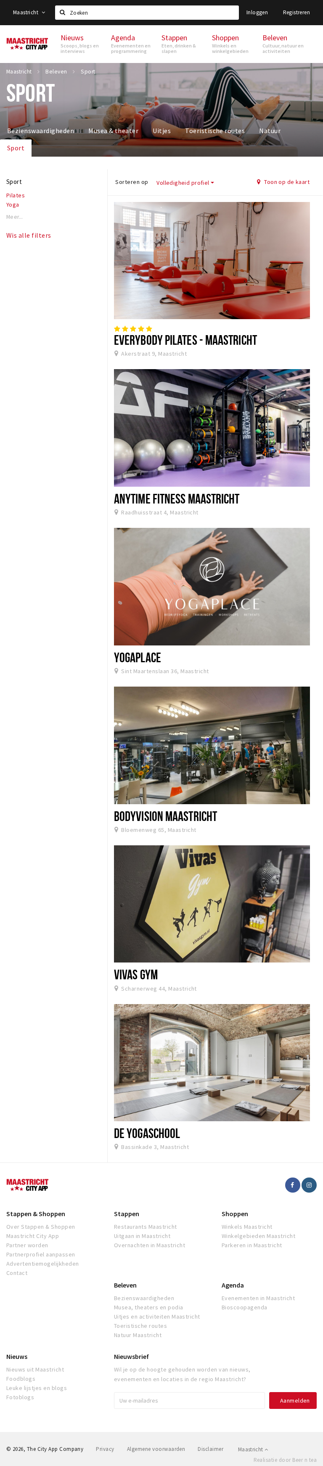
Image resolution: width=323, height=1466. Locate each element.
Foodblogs (20, 1378)
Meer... (14, 216)
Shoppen (235, 1213)
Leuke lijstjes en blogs (36, 1388)
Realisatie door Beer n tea (285, 1459)
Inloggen (257, 12)
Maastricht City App (32, 1236)
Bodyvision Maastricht (165, 816)
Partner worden (27, 1245)
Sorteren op (131, 182)
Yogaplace (137, 657)
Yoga (12, 204)
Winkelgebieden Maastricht (258, 1236)
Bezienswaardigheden (40, 130)
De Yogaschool (147, 1133)
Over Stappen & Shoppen (40, 1226)
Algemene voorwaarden (156, 1449)
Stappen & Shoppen (35, 1213)
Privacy (105, 1449)
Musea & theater (113, 130)
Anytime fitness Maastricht (177, 498)
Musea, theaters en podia (148, 1307)
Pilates (15, 195)
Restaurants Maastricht (145, 1226)
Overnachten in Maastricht (149, 1245)
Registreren (296, 12)
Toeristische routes (215, 130)
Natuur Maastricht (138, 1335)
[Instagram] (309, 1185)
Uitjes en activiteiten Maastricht (157, 1316)
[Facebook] (292, 1185)
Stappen (126, 1213)
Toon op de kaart (286, 182)
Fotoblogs (20, 1397)
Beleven (125, 1285)
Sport (15, 148)
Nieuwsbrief (131, 1356)
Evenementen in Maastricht (258, 1298)
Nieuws (16, 1356)
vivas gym (136, 974)
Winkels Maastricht (247, 1226)
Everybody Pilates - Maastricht (185, 340)
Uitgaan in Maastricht (142, 1236)
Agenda (233, 1285)
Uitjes (162, 130)
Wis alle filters (28, 235)
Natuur (270, 130)
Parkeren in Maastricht (252, 1245)
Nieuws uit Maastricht (35, 1369)
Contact (16, 1273)
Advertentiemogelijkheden (42, 1263)
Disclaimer (210, 1449)
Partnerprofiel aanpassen (40, 1254)
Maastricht (26, 12)
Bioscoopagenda (244, 1307)
